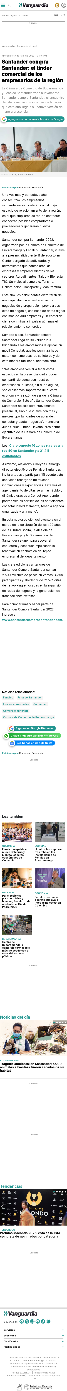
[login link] (63, 5)
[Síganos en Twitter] (27, 1321)
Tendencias (8, 1229)
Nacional (8, 892)
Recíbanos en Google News (34, 742)
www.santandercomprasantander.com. (32, 620)
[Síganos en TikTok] (43, 1321)
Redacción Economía (31, 187)
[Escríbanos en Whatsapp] (48, 1321)
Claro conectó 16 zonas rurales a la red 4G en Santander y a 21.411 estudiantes (32, 451)
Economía (41, 893)
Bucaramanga (11, 938)
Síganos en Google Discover (34, 728)
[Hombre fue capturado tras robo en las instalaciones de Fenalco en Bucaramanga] (50, 832)
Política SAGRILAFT (21, 1372)
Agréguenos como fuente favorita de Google (35, 119)
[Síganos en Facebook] (21, 1321)
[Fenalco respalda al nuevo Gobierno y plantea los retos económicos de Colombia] (17, 832)
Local (34, 46)
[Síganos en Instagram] (32, 1321)
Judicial (40, 845)
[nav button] (3, 5)
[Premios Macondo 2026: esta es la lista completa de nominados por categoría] (33, 1207)
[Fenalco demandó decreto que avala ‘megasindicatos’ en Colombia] (50, 878)
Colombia (8, 845)
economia (22, 46)
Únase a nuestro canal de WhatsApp (34, 735)
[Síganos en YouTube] (38, 1321)
